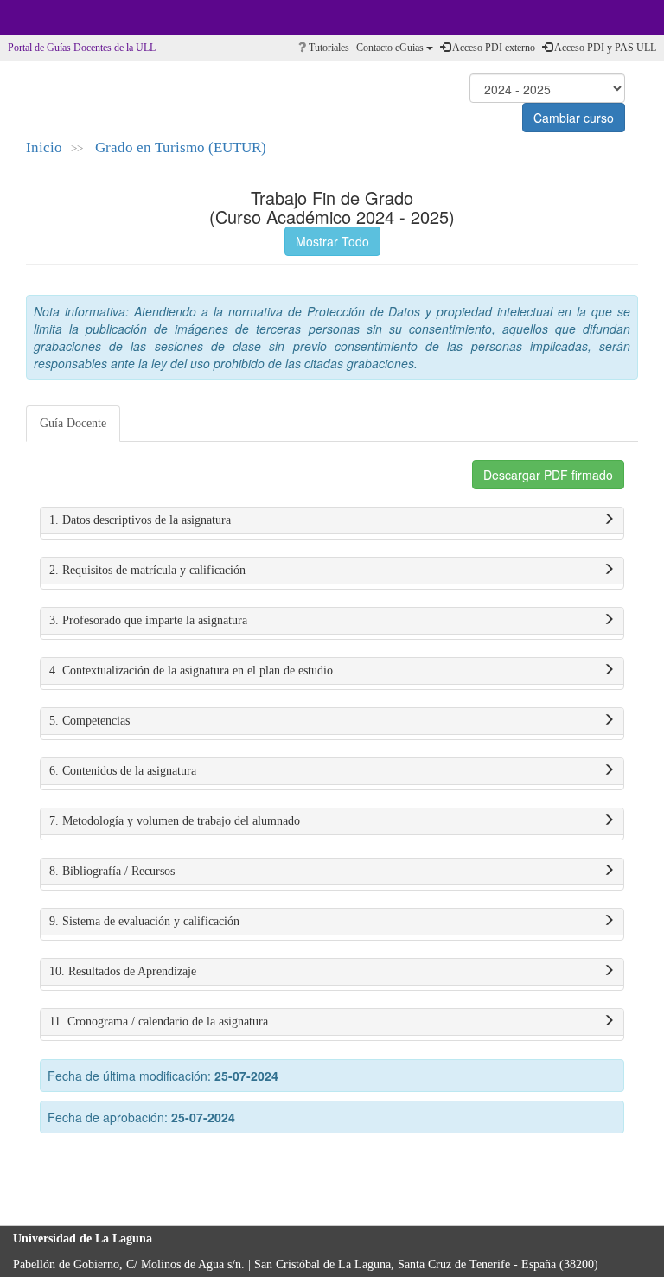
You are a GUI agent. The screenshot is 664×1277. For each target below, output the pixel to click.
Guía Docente (73, 423)
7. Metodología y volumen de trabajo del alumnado (174, 820)
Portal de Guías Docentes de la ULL (82, 48)
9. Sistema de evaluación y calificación (144, 921)
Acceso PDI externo (492, 48)
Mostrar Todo (332, 241)
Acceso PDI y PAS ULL (604, 48)
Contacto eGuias (391, 48)
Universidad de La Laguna (60, 17)
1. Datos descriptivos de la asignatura (140, 520)
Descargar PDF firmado (548, 474)
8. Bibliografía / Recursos (112, 871)
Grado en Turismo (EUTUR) (180, 147)
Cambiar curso (573, 117)
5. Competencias (89, 720)
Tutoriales (327, 48)
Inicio (44, 147)
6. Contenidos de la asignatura (122, 770)
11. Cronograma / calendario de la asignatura (158, 1021)
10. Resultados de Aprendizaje (122, 971)
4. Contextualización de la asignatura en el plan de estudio (191, 670)
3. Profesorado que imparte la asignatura (148, 620)
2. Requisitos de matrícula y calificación (147, 570)
